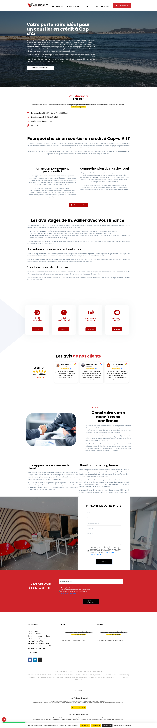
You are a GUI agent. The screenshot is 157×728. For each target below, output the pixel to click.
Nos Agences (73, 6)
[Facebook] (30, 660)
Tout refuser (96, 725)
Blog (96, 6)
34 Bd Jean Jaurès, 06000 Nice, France (73, 640)
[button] (128, 372)
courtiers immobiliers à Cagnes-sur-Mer (72, 59)
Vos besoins (57, 6)
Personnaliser (107, 725)
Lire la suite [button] (66, 380)
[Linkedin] (35, 660)
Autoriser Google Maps (78, 107)
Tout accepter (85, 725)
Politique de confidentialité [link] (122, 725)
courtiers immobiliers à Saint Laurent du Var (65, 57)
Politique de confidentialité (69, 593)
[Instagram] (40, 660)
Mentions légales (76, 671)
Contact (105, 6)
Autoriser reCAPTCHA (78, 707)
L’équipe (87, 6)
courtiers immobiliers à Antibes (38, 57)
